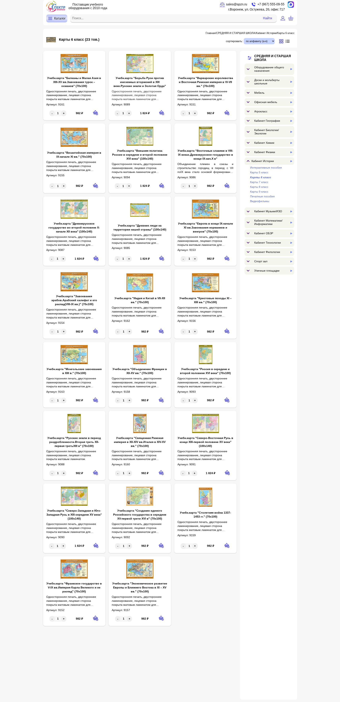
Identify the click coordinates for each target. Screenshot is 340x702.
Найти (267, 18)
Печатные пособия (262, 196)
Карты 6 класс (286, 33)
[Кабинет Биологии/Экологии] (291, 132)
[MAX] (291, 4)
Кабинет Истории (266, 33)
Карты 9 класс (259, 191)
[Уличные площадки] (291, 271)
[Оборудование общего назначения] (291, 69)
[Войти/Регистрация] (283, 18)
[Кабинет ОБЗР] (291, 233)
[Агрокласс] (291, 111)
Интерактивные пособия (266, 167)
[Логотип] (55, 6)
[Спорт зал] (291, 261)
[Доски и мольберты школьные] (291, 82)
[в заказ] (95, 112)
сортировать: (234, 41)
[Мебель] (291, 93)
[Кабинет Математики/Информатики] (291, 222)
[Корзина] (291, 18)
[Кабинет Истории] (291, 161)
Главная (210, 33)
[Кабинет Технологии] (291, 243)
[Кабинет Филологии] (291, 252)
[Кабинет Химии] (291, 143)
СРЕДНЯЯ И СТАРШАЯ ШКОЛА (235, 33)
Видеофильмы (259, 201)
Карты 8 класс (259, 186)
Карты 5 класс (259, 172)
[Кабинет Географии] (291, 121)
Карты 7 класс (259, 182)
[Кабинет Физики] (291, 152)
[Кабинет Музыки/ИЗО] (291, 211)
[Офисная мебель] (291, 102)
